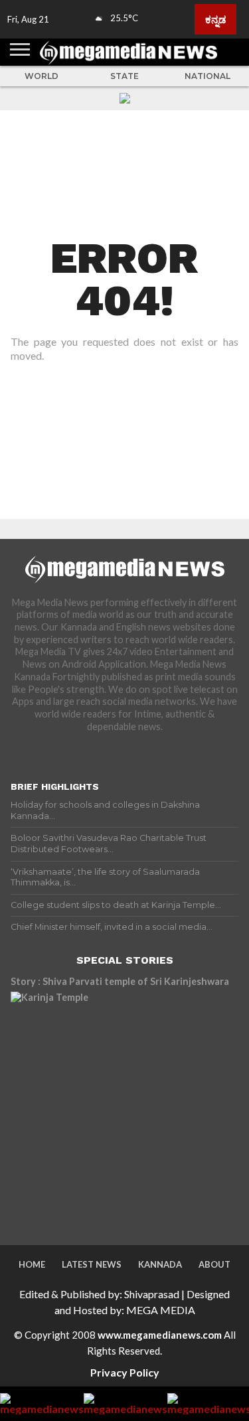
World (41, 76)
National (207, 76)
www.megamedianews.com (160, 1335)
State (124, 76)
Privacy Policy (124, 1372)
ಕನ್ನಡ (215, 19)
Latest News (92, 1264)
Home (32, 1264)
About (214, 1264)
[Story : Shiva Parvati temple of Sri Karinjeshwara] (125, 1106)
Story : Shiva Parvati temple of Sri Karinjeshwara (120, 981)
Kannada (160, 1264)
